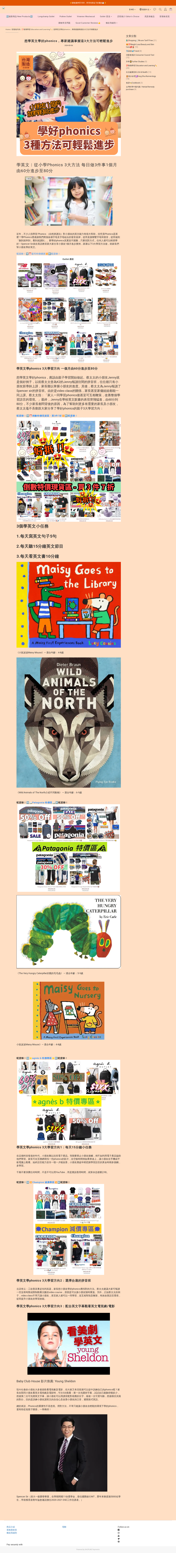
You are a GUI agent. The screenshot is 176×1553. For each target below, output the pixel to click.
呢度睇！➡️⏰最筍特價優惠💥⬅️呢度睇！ (38, 253)
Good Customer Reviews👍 (88, 23)
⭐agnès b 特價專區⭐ (42, 1058)
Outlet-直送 (105, 16)
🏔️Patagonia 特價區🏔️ (42, 802)
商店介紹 (11, 1527)
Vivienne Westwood (86, 16)
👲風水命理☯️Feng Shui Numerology (141, 77)
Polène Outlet (66, 16)
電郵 (64, 1527)
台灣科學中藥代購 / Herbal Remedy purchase (140, 88)
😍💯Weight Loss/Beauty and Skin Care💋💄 (140, 45)
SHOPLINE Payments (92, 1549)
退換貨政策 (12, 1530)
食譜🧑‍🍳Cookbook (134, 83)
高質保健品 (150, 16)
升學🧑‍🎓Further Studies (136, 62)
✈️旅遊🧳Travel (134, 51)
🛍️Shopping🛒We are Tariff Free (141, 40)
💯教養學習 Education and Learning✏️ (37, 29)
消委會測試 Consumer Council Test (140, 56)
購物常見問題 (64, 23)
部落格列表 (16, 29)
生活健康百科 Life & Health (138, 72)
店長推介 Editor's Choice (128, 16)
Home (8, 29)
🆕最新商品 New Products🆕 (19, 16)
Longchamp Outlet (46, 16)
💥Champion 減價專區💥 (43, 1182)
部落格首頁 (165, 16)
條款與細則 (111, 23)
